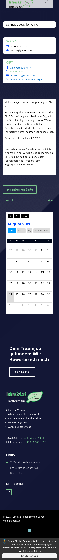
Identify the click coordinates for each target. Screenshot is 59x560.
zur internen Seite (20, 189)
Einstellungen (29, 556)
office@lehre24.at (34, 438)
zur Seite (22, 371)
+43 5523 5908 (18, 71)
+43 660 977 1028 (35, 442)
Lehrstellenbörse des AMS (24, 467)
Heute (24, 216)
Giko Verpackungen (20, 67)
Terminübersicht (42, 230)
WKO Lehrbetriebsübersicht (25, 462)
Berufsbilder (17, 473)
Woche (21, 230)
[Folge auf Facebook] (9, 492)
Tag (29, 230)
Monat (12, 230)
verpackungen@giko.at (22, 75)
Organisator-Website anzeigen (26, 79)
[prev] (10, 216)
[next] (17, 216)
